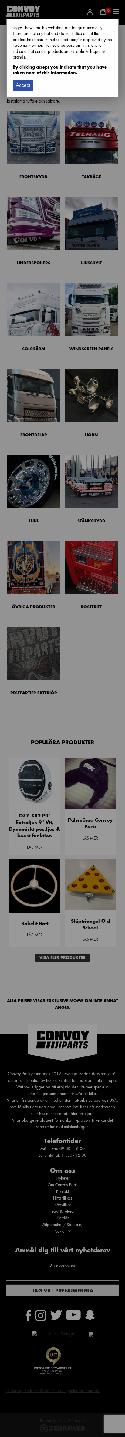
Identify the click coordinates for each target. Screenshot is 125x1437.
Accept (23, 85)
